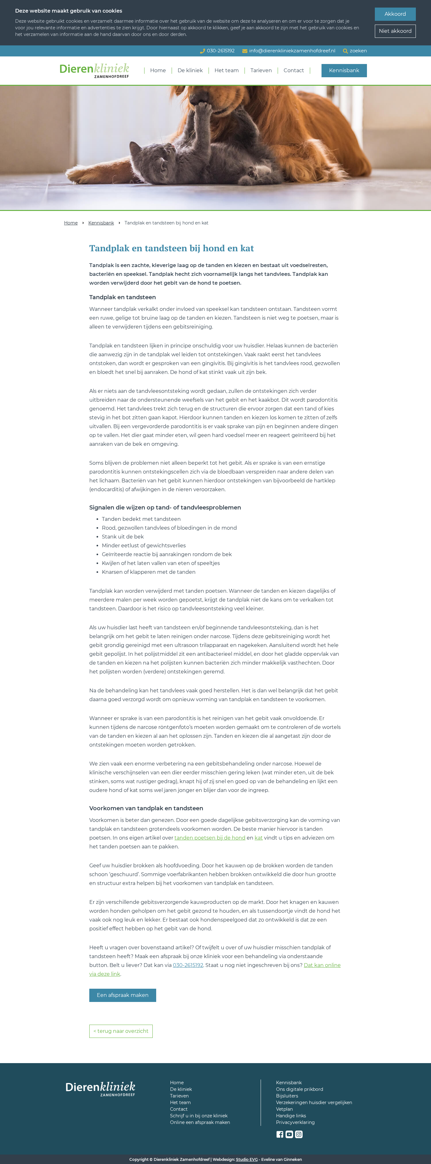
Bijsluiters (287, 1096)
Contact (294, 70)
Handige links (291, 1116)
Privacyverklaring (295, 1122)
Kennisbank (344, 70)
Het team (227, 70)
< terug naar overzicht (121, 1031)
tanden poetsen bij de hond (209, 838)
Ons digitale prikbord (299, 1089)
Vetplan (284, 1109)
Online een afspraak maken (200, 1122)
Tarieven (261, 70)
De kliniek (190, 70)
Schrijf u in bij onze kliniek (198, 1116)
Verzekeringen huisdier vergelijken (314, 1102)
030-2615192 (188, 965)
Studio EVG (247, 1159)
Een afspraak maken (123, 995)
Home (158, 70)
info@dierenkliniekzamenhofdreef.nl (292, 51)
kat (259, 838)
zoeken (358, 51)
